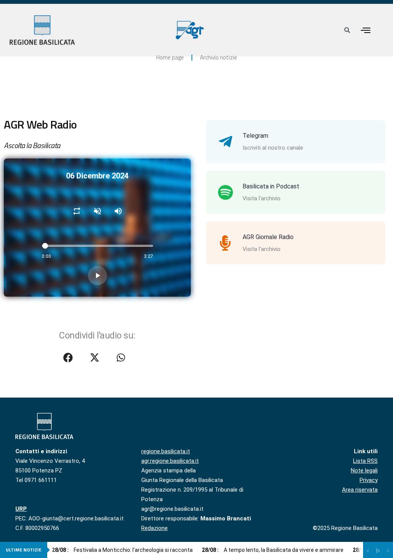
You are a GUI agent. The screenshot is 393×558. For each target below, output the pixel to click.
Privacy (369, 480)
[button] (365, 30)
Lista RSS (365, 460)
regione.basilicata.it (165, 451)
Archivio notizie (218, 57)
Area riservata (360, 489)
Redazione (154, 528)
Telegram (255, 135)
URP (21, 508)
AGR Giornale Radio (268, 237)
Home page (170, 57)
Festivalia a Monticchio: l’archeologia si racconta (122, 550)
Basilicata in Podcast (271, 186)
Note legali (364, 470)
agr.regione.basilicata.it (170, 460)
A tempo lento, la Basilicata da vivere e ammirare (272, 550)
